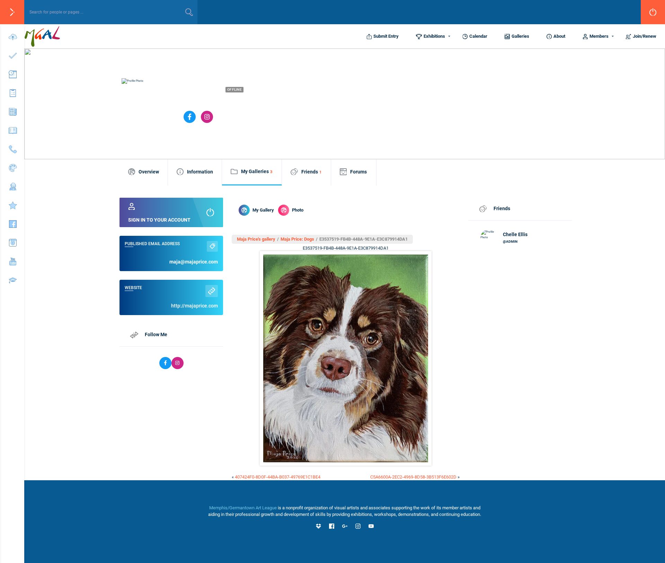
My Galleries (256, 171)
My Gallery (263, 210)
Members (599, 36)
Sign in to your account (159, 220)
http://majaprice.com (194, 306)
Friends (311, 172)
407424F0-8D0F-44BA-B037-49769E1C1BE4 (277, 477)
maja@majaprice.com (193, 262)
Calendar (478, 36)
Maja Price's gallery (256, 239)
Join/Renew (644, 36)
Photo (297, 210)
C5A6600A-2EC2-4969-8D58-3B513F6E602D (413, 477)
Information (200, 172)
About (559, 36)
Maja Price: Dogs (297, 239)
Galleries (520, 36)
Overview (149, 172)
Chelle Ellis (515, 234)
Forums (358, 172)
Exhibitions (434, 36)
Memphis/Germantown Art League (243, 507)
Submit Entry (386, 36)
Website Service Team (320, 101)
